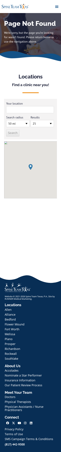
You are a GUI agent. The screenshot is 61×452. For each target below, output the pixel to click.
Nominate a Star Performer (23, 375)
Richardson (12, 349)
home (47, 37)
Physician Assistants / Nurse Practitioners (24, 408)
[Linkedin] (31, 423)
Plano (9, 339)
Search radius (14, 117)
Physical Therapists (18, 402)
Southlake (11, 358)
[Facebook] (8, 423)
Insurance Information (20, 380)
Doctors (10, 397)
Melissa (10, 334)
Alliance (10, 314)
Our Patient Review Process (23, 385)
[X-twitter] (13, 423)
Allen (8, 310)
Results (35, 117)
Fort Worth (12, 329)
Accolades (12, 370)
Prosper (10, 344)
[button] (56, 6)
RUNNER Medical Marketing (18, 298)
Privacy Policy (14, 429)
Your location (14, 103)
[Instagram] (25, 423)
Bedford (10, 319)
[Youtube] (19, 423)
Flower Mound (14, 324)
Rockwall (11, 354)
